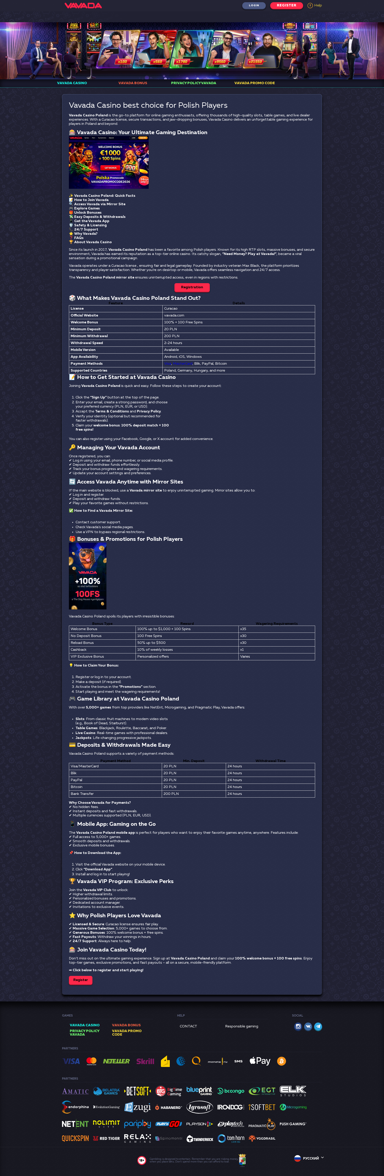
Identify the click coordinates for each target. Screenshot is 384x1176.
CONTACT (188, 1026)
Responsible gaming (241, 1026)
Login (254, 5)
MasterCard (182, 364)
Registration (192, 287)
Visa (167, 364)
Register (286, 5)
